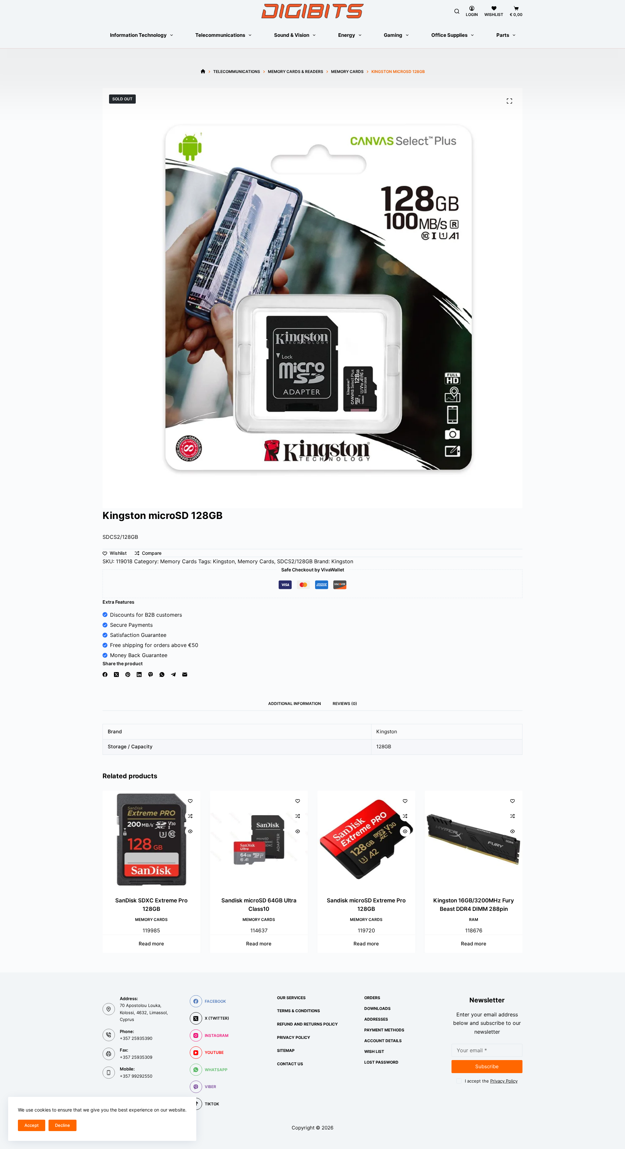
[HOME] (203, 71)
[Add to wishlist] (190, 801)
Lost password (381, 1062)
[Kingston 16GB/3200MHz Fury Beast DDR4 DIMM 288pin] (473, 839)
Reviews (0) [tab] (345, 703)
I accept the (491, 1081)
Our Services (291, 997)
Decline (62, 1125)
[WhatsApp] (162, 674)
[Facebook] (105, 674)
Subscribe (487, 1066)
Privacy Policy (293, 1037)
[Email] (184, 674)
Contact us (290, 1063)
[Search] (456, 11)
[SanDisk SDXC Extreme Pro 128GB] (151, 839)
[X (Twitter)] (116, 674)
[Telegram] (173, 674)
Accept (31, 1125)
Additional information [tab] (294, 703)
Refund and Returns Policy (307, 1024)
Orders (372, 997)
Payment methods (384, 1029)
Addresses (376, 1019)
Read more (151, 944)
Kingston (224, 561)
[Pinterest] (127, 674)
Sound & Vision (291, 35)
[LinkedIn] (139, 674)
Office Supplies (449, 35)
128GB (383, 746)
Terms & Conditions (298, 1010)
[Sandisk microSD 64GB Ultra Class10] (259, 839)
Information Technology (138, 35)
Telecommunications (220, 35)
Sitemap (286, 1050)
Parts (502, 35)
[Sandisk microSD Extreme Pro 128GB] (366, 839)
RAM (473, 919)
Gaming (393, 35)
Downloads (377, 1008)
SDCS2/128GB (294, 561)
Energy (346, 35)
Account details (383, 1040)
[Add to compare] (190, 816)
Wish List (374, 1051)
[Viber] (150, 674)
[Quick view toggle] (190, 831)
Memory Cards (178, 561)
